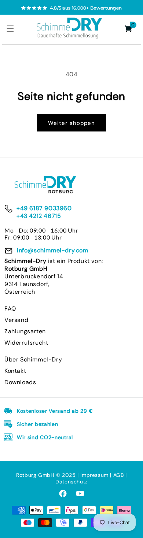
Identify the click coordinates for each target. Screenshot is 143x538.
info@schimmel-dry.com (52, 250)
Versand (16, 320)
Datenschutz (71, 481)
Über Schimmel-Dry (33, 359)
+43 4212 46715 (38, 216)
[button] (10, 29)
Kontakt (15, 371)
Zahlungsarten (25, 331)
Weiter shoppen (71, 123)
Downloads (20, 382)
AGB (118, 475)
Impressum (95, 475)
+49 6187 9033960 (44, 208)
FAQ (10, 308)
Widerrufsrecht (26, 342)
